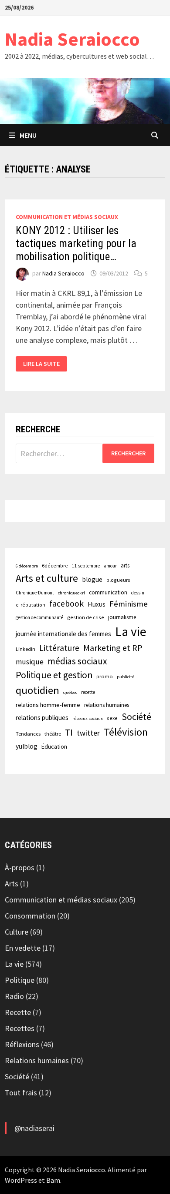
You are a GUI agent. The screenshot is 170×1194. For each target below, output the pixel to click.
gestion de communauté (39, 617)
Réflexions (22, 1044)
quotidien (37, 690)
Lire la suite (42, 363)
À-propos (19, 867)
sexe (112, 718)
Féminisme (128, 604)
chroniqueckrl (71, 593)
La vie (130, 632)
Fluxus (96, 604)
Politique (19, 980)
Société (136, 717)
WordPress (21, 1180)
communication (108, 592)
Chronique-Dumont (35, 593)
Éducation (54, 746)
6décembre (55, 565)
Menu (28, 135)
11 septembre (86, 566)
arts (125, 565)
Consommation (30, 916)
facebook (66, 603)
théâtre (52, 733)
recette (88, 692)
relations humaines (106, 704)
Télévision (126, 732)
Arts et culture (47, 578)
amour (110, 566)
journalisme (122, 617)
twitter (88, 733)
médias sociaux (77, 661)
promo (104, 676)
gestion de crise (85, 617)
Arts (11, 884)
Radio (14, 996)
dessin (137, 593)
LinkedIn (25, 649)
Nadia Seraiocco (72, 39)
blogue (92, 579)
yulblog (26, 746)
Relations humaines (37, 1060)
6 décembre (27, 566)
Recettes (19, 1028)
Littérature (59, 648)
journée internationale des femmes (63, 634)
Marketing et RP (113, 647)
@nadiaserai (34, 1128)
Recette (18, 1012)
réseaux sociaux (87, 718)
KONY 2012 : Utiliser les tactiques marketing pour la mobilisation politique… (76, 243)
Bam (53, 1180)
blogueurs (118, 580)
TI (69, 732)
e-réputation (30, 604)
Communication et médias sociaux (67, 217)
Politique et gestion (54, 675)
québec (70, 692)
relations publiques (42, 717)
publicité (125, 677)
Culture (16, 932)
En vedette (23, 948)
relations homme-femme (48, 705)
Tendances (28, 733)
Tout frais (21, 1093)
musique (30, 662)
